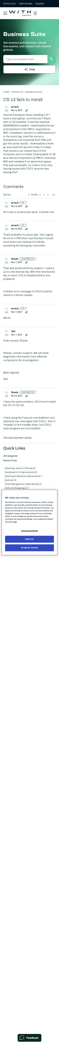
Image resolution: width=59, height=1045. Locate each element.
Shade (14, 259)
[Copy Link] (27, 110)
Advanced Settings (29, 531)
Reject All (29, 539)
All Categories (10, 456)
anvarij (15, 107)
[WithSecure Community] (20, 13)
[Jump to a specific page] (53, 194)
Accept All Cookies (29, 548)
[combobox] (25, 59)
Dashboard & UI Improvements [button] (21, 472)
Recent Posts (10, 460)
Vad (13, 331)
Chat (32, 69)
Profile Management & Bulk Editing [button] (23, 484)
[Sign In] (35, 13)
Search (52, 59)
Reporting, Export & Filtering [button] (20, 468)
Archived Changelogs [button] (17, 488)
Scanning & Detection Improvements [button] (23, 476)
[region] (29, 522)
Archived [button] (10, 480)
